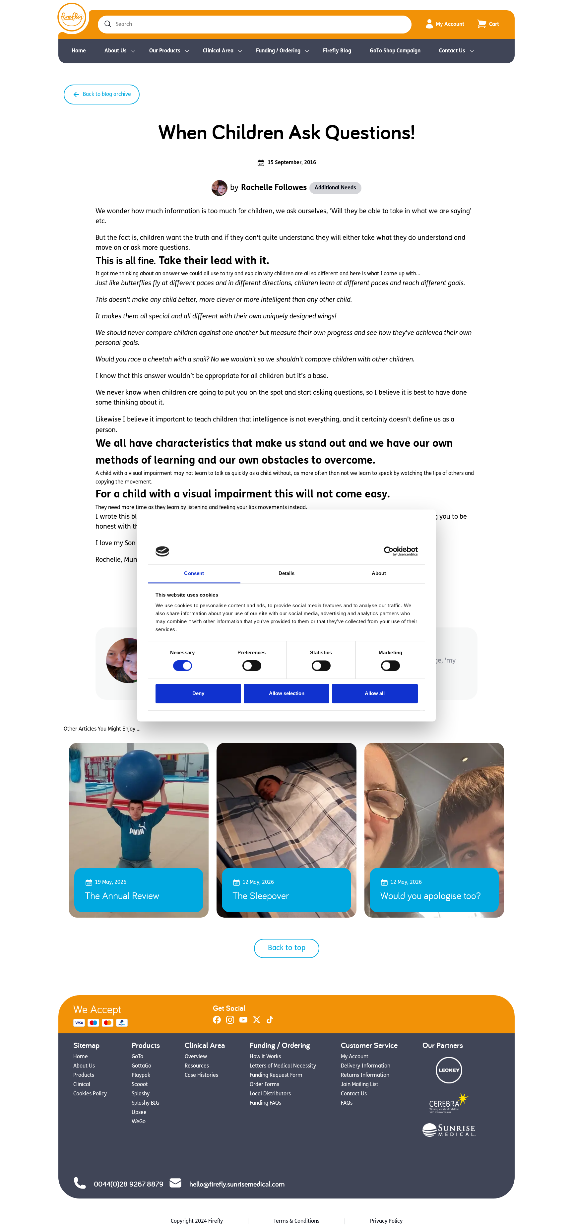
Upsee (139, 1112)
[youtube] (243, 1022)
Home (79, 51)
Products (83, 1075)
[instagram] (230, 1022)
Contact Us (452, 51)
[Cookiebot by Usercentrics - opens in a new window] (389, 551)
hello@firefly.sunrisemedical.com (237, 1184)
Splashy (141, 1094)
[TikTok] (270, 1022)
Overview (196, 1057)
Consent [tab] (194, 573)
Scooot (140, 1084)
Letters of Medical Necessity (283, 1066)
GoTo (137, 1057)
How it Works (265, 1057)
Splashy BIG (145, 1103)
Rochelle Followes (274, 188)
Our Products (164, 51)
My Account (450, 24)
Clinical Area (218, 51)
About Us (115, 51)
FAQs (346, 1103)
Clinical (81, 1084)
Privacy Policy (386, 1221)
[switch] (251, 666)
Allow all (375, 693)
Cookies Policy (90, 1094)
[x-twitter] (257, 1022)
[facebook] (217, 1022)
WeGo (139, 1122)
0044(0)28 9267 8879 (128, 1184)
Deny (198, 693)
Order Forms (264, 1084)
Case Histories (201, 1075)
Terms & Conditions (296, 1221)
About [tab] (379, 573)
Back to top (286, 948)
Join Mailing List (359, 1084)
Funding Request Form (276, 1075)
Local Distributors (270, 1094)
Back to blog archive (107, 94)
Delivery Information (365, 1066)
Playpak (141, 1075)
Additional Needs (335, 188)
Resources (197, 1066)
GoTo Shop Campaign (395, 51)
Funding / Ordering (278, 51)
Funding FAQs (265, 1103)
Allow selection (286, 693)
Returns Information (365, 1075)
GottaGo (141, 1066)
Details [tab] (287, 573)
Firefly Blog (337, 51)
